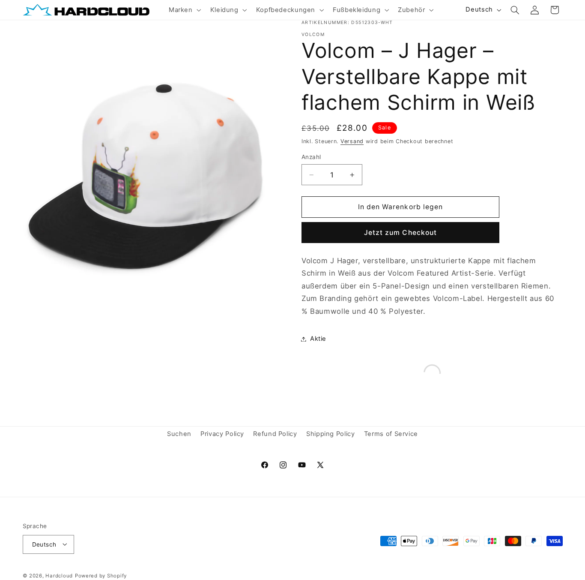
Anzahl (311, 156)
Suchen (179, 434)
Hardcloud (59, 575)
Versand (352, 141)
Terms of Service (391, 434)
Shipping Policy (330, 434)
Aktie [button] (318, 339)
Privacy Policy (222, 434)
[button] (184, 9)
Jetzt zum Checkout (400, 232)
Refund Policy (275, 434)
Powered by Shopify (101, 575)
